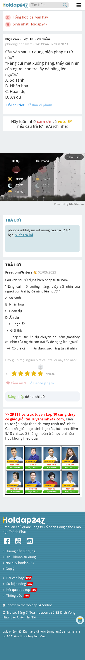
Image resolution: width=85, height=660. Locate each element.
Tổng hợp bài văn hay (30, 17)
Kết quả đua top (21, 589)
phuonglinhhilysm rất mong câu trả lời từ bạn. (39, 232)
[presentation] (8, 324)
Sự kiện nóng (19, 583)
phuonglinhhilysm (18, 44)
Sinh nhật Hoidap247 (30, 24)
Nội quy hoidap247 (19, 563)
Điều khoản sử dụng (20, 557)
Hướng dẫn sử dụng (20, 551)
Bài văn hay (18, 578)
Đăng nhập (16, 396)
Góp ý (9, 568)
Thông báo (17, 595)
